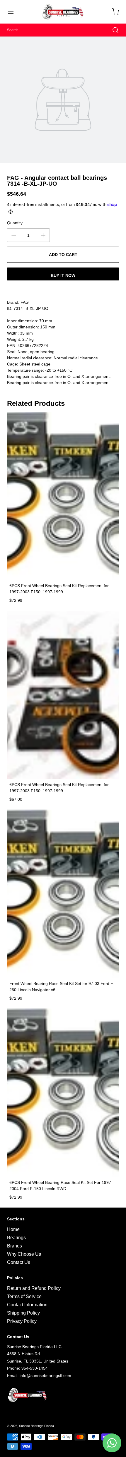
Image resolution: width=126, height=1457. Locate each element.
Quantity (15, 222)
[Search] (112, 30)
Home (13, 1229)
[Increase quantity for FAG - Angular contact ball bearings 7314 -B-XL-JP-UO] (43, 235)
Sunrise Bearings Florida (36, 1426)
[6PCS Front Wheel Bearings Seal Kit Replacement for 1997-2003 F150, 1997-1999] (63, 496)
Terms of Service (24, 1296)
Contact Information (27, 1304)
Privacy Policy (22, 1321)
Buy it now (63, 275)
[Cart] (112, 11)
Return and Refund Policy (34, 1288)
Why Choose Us (24, 1254)
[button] (13, 11)
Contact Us (18, 1262)
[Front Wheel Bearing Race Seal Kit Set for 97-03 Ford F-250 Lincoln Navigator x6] (63, 894)
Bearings (16, 1237)
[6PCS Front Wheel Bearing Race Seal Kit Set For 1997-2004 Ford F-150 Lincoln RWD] (63, 1093)
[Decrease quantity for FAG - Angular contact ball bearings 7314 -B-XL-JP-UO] (13, 235)
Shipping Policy (23, 1312)
